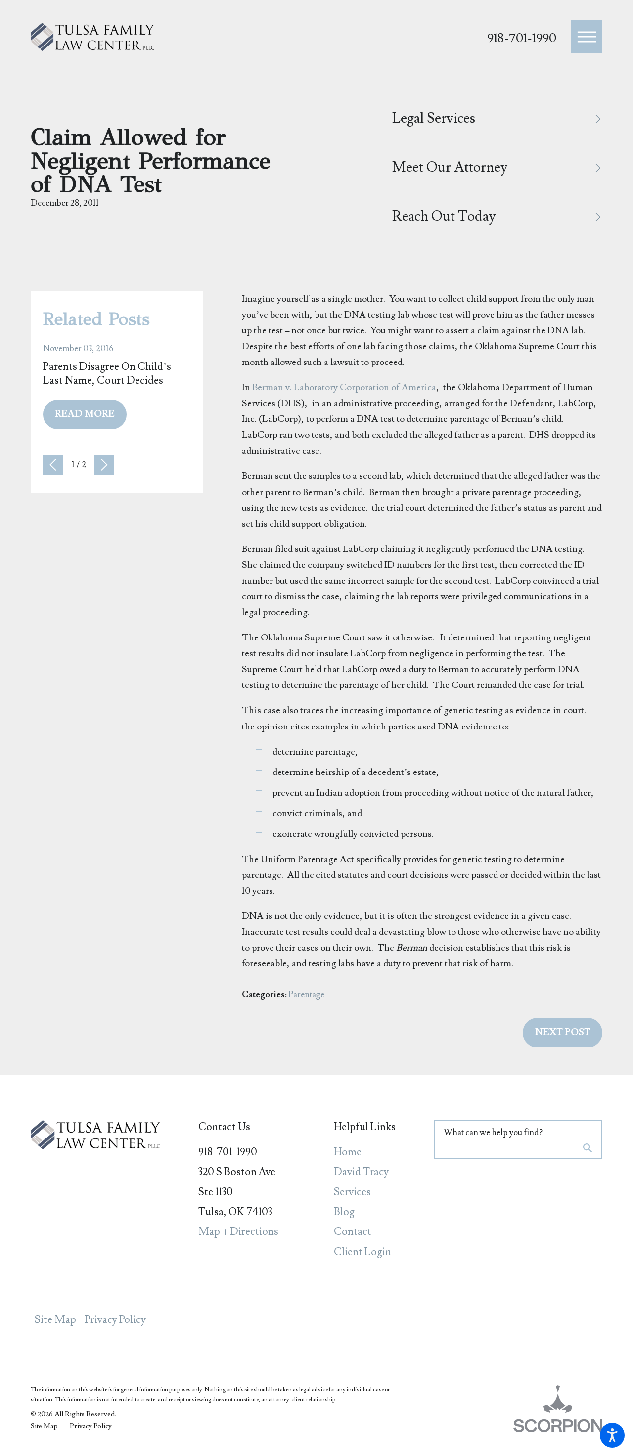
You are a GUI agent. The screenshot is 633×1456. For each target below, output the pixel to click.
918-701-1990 (521, 38)
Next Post (562, 1032)
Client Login (362, 1252)
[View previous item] (53, 465)
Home (348, 1152)
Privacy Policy (115, 1319)
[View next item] (104, 465)
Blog (344, 1212)
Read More (85, 414)
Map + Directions (238, 1231)
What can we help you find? (493, 1132)
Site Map (55, 1319)
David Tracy (361, 1172)
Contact (352, 1231)
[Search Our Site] (587, 1149)
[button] (612, 1435)
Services (352, 1192)
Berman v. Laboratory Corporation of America (344, 387)
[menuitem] (365, 1152)
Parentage (306, 994)
